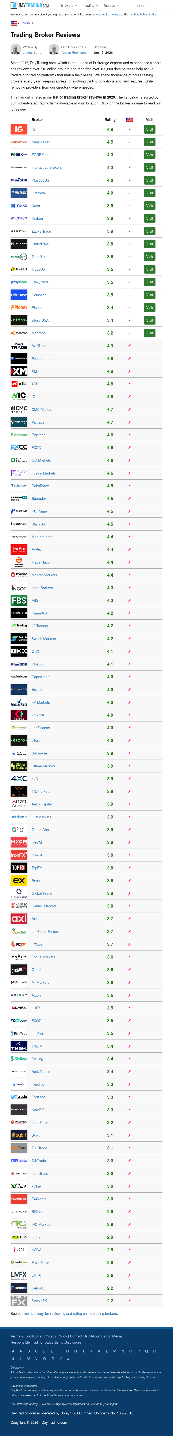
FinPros (38, 1033)
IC (33, 396)
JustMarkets (41, 816)
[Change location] (15, 23)
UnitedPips (40, 243)
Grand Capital (42, 829)
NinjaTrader (41, 141)
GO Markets (41, 460)
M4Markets (40, 982)
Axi (34, 918)
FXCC (36, 447)
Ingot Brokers (42, 587)
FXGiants (39, 1198)
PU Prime (39, 511)
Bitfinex (37, 1211)
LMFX (36, 1275)
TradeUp (38, 269)
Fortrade (38, 1096)
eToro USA (40, 320)
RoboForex (40, 485)
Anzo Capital (42, 803)
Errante (37, 689)
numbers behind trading (143, 14)
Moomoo (38, 332)
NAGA (36, 1249)
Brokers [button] (68, 5)
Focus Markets (43, 956)
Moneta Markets (44, 574)
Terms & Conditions (26, 1336)
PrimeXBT (40, 613)
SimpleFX (39, 1300)
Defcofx (38, 1288)
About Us (98, 1336)
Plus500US (40, 180)
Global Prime (42, 893)
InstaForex (40, 1122)
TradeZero (39, 256)
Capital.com (41, 676)
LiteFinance (41, 727)
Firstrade (39, 192)
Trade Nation (41, 562)
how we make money (105, 14)
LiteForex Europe (45, 931)
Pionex (37, 307)
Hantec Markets (44, 905)
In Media (115, 1336)
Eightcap (38, 434)
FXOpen (38, 944)
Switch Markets (44, 638)
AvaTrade (39, 345)
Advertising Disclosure (63, 1342)
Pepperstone (41, 358)
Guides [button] (110, 5)
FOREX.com (41, 154)
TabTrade (39, 1160)
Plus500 (38, 664)
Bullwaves (40, 753)
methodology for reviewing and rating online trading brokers (70, 1313)
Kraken (37, 218)
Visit (149, 129)
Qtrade (37, 969)
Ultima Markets (44, 765)
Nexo (36, 205)
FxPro (36, 549)
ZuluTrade (39, 1147)
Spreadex (39, 498)
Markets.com (42, 536)
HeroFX (38, 1084)
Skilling (37, 1058)
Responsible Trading (26, 1342)
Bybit (36, 1135)
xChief (37, 1186)
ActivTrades (41, 1071)
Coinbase (39, 294)
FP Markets (41, 702)
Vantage (38, 422)
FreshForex (41, 1262)
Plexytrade (40, 281)
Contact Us (79, 1336)
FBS (35, 600)
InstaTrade (40, 1173)
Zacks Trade (41, 231)
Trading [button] (89, 5)
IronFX (37, 854)
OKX (35, 651)
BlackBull (39, 524)
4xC (35, 778)
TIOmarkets (41, 791)
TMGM (37, 1046)
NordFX (38, 1109)
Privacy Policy (55, 1336)
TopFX (37, 867)
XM (34, 371)
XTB (35, 383)
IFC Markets (41, 1224)
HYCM (37, 842)
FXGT (36, 1020)
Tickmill (38, 714)
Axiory (37, 995)
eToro (36, 740)
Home (26, 22)
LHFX (36, 1007)
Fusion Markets (44, 473)
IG (33, 129)
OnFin (36, 1237)
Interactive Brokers (47, 167)
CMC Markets (43, 409)
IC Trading (40, 625)
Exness (37, 880)
